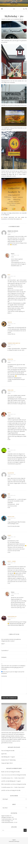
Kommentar (4, 676)
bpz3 (9, 274)
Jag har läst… (4, 753)
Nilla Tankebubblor (6, 784)
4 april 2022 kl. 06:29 (11, 474)
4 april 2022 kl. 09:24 (11, 518)
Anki (9, 494)
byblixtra (10, 359)
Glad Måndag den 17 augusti (8, 756)
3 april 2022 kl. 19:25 (11, 360)
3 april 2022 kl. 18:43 (11, 323)
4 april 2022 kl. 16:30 (11, 536)
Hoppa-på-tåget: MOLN (7, 763)
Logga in (14, 839)
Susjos (9, 535)
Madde (3, 771)
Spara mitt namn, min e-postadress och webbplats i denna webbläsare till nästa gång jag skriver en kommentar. (13, 667)
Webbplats (3, 657)
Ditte (9, 412)
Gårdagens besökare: (6, 817)
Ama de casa (11, 516)
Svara (9, 234)
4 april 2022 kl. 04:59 (11, 450)
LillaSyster (11, 473)
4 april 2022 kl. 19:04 (11, 562)
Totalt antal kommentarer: (7, 822)
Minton (10, 322)
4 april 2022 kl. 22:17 (11, 618)
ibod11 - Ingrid (12, 561)
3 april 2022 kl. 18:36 (11, 276)
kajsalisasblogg (12, 616)
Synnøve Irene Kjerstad (14, 343)
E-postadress (5, 650)
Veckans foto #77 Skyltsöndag (8, 760)
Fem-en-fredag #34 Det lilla (7, 750)
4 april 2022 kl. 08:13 (11, 495)
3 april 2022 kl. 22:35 (11, 414)
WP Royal (17, 841)
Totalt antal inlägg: (5, 820)
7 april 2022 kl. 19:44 (15, 593)
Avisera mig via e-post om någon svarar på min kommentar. (12, 672)
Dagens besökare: (5, 815)
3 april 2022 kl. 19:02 (11, 344)
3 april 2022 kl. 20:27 (11, 391)
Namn (3, 643)
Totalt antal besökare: (6, 819)
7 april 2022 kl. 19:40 (15, 255)
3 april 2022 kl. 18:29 (11, 232)
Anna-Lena (10, 390)
